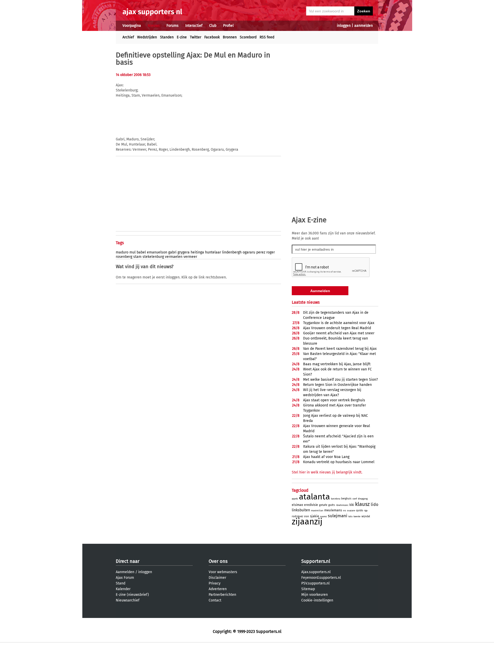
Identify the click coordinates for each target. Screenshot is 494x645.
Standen (167, 37)
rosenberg (124, 256)
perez (260, 252)
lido (374, 504)
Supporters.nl (315, 561)
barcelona (335, 499)
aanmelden (363, 25)
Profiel (228, 25)
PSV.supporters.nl (315, 583)
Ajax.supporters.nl (316, 572)
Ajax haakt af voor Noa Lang (326, 457)
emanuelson (157, 252)
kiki (351, 505)
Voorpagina (131, 25)
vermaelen (173, 256)
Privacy (214, 583)
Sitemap (308, 589)
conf (354, 498)
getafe (323, 505)
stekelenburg (153, 256)
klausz (362, 504)
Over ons (218, 561)
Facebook (212, 37)
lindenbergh (232, 252)
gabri (172, 252)
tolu (350, 516)
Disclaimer (217, 577)
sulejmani (337, 516)
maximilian (317, 510)
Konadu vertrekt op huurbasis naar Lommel (338, 462)
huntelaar (213, 252)
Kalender (123, 589)
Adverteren (218, 589)
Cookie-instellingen (317, 600)
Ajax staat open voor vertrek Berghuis (334, 400)
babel (141, 252)
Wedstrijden (147, 37)
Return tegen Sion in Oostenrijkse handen (337, 385)
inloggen (344, 25)
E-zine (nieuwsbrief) (132, 594)
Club (212, 25)
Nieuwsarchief (127, 600)
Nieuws (154, 25)
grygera (184, 252)
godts (331, 505)
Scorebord (248, 37)
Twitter (195, 37)
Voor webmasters (223, 572)
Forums (172, 25)
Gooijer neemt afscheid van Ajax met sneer (338, 333)
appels (295, 499)
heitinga (197, 252)
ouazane (351, 511)
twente (357, 516)
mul (132, 252)
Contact (215, 600)
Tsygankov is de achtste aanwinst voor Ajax (338, 323)
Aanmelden (125, 572)
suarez (323, 516)
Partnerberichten (222, 594)
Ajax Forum (125, 577)
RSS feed (267, 37)
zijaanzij (307, 521)
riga (365, 511)
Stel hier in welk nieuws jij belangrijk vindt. (327, 472)
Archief (128, 37)
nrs (344, 511)
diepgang (363, 498)
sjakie (314, 516)
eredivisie (311, 505)
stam (137, 256)
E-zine (182, 37)
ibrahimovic (342, 505)
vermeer (190, 256)
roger (270, 252)
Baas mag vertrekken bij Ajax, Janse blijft (336, 364)
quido (359, 510)
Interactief (193, 25)
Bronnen (230, 37)
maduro (122, 252)
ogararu (249, 252)
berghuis (346, 498)
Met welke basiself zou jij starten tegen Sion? (340, 379)
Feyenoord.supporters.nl (321, 577)
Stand (120, 583)
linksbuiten (301, 510)
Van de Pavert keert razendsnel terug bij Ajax (340, 348)
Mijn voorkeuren (314, 594)
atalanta (314, 497)
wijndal (365, 516)
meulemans (333, 510)
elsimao (297, 505)
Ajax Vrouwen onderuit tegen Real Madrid (337, 328)
